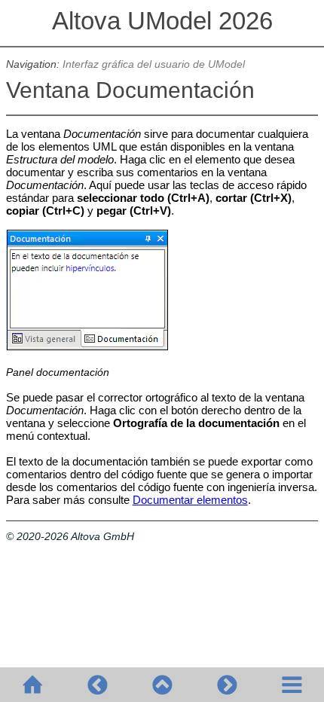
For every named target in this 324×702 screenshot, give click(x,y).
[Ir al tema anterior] (97, 684)
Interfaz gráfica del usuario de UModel (154, 64)
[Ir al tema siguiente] (226, 684)
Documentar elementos (190, 499)
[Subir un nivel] (162, 684)
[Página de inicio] (32, 684)
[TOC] (291, 684)
